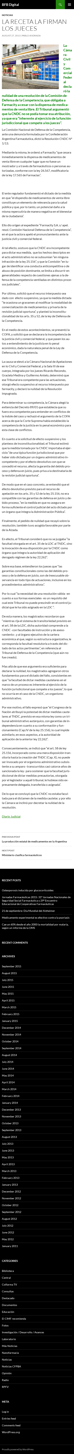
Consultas (8, 1291)
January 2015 (10, 1020)
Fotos (5, 1325)
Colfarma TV (9, 1284)
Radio (5, 1380)
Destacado (8, 1298)
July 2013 (7, 1143)
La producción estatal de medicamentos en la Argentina (34, 839)
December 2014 (11, 1027)
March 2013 (9, 1171)
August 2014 (9, 1055)
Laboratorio (9, 1339)
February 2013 (10, 1177)
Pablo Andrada (31, 35)
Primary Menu (69, 4)
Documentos (9, 1305)
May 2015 (8, 993)
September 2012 (11, 1211)
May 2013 (8, 1157)
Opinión (7, 1373)
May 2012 (8, 1239)
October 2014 (10, 1041)
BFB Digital (10, 4)
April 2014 (8, 1082)
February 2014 (10, 1096)
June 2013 (8, 1150)
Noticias (7, 15)
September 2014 (11, 1048)
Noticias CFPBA (11, 1366)
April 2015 (8, 1000)
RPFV (5, 1386)
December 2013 (11, 1109)
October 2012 (10, 1205)
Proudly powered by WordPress (18, 1449)
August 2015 (9, 973)
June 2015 (8, 986)
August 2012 (9, 1218)
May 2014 (8, 1075)
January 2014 (10, 1102)
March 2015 (9, 1007)
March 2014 (9, 1089)
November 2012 (11, 1198)
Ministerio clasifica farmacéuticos (22, 853)
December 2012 (11, 1191)
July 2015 (7, 980)
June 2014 (8, 1068)
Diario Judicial (11, 816)
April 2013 (8, 1164)
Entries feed (9, 1418)
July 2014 (7, 1061)
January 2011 (10, 1246)
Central (6, 1277)
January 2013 (10, 1184)
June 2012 (8, 1232)
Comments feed (11, 1425)
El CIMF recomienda (14, 1318)
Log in (5, 1411)
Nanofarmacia (10, 1352)
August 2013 (9, 1136)
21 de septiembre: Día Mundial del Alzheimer (28, 910)
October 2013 (10, 1123)
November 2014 (11, 1034)
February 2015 (10, 1014)
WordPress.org (11, 1432)
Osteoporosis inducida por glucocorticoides (28, 890)
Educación (8, 1311)
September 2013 (11, 1130)
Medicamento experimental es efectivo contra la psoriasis (35, 917)
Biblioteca (8, 1270)
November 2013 (11, 1116)
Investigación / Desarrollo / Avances (23, 1332)
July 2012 (7, 1225)
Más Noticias (9, 1345)
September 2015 (11, 966)
